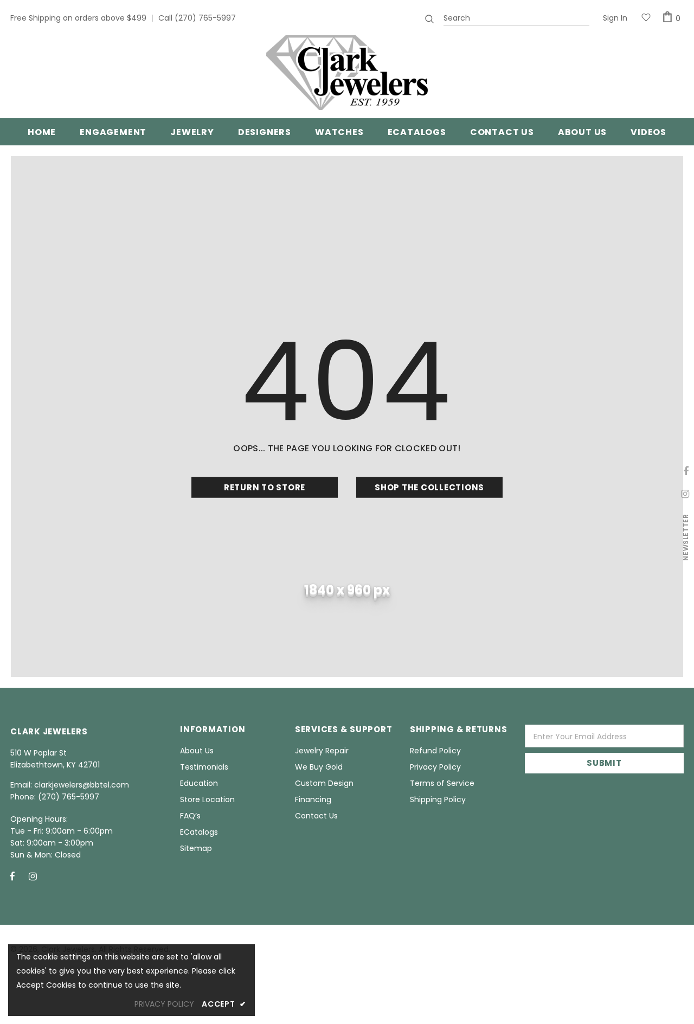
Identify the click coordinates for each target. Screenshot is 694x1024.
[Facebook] (12, 876)
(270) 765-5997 (205, 17)
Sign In (615, 17)
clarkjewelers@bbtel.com (81, 784)
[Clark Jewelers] (347, 72)
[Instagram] (32, 876)
